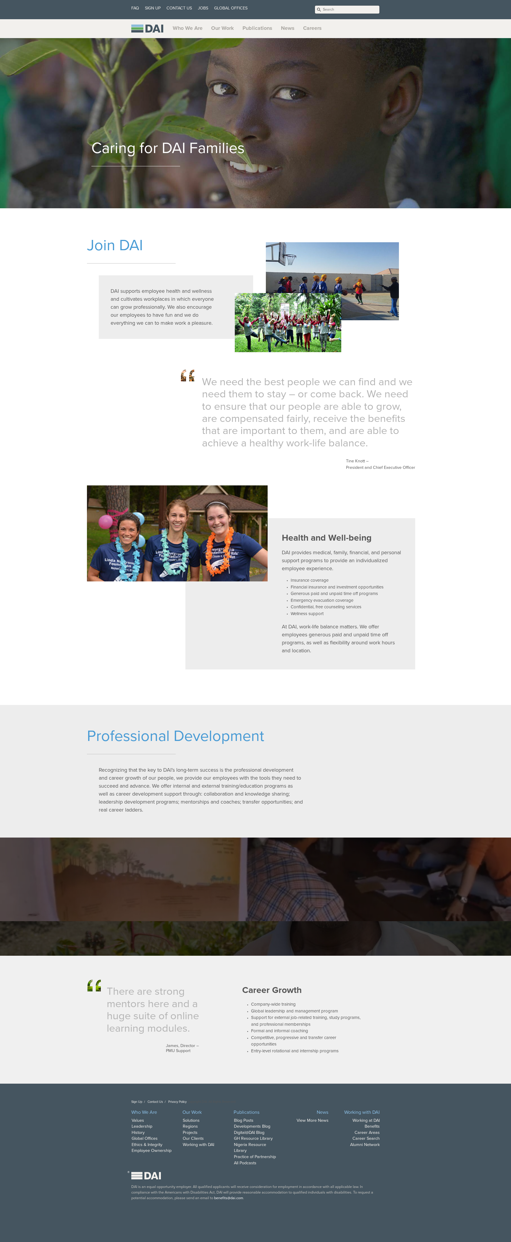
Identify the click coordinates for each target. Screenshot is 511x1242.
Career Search (366, 1138)
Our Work (222, 28)
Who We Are (188, 28)
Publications (257, 28)
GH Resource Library (253, 1138)
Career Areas (367, 1132)
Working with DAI (198, 1144)
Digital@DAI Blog (249, 1132)
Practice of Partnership (255, 1156)
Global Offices (145, 1138)
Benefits (372, 1126)
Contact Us (155, 1102)
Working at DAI (366, 1120)
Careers (312, 28)
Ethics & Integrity (147, 1144)
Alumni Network (365, 1144)
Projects (190, 1132)
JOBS (203, 8)
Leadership (142, 1126)
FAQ (135, 8)
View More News (313, 1120)
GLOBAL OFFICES (231, 8)
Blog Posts (243, 1120)
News (288, 28)
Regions (190, 1126)
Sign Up (136, 1102)
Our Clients (193, 1138)
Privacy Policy (177, 1102)
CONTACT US (179, 8)
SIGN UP (153, 8)
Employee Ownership (152, 1150)
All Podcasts (245, 1162)
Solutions (191, 1120)
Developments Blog (252, 1126)
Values (138, 1120)
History (138, 1132)
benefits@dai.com (228, 1198)
